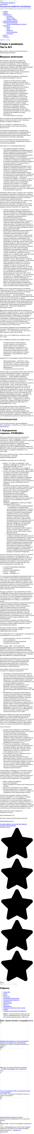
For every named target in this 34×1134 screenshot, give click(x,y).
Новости (5, 13)
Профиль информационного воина (16, 24)
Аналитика (10, 30)
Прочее (5, 1009)
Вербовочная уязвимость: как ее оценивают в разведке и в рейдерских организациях (14, 1041)
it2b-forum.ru (4, 426)
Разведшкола (7, 14)
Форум (5, 35)
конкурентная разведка (19, 824)
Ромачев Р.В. (17, 1130)
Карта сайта (3, 1131)
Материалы (6, 25)
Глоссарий (9, 16)
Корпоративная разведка (10, 21)
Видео (8, 27)
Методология (11, 18)
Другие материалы (12, 32)
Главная (5, 11)
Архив (8, 29)
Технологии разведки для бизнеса (15, 6)
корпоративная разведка (8, 825)
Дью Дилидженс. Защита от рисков (11, 1117)
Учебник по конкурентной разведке (14, 1011)
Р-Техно (27, 1127)
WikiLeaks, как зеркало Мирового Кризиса (13, 1067)
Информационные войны (10, 22)
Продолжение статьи (7, 821)
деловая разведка (5, 824)
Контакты (6, 36)
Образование (7, 1006)
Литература (10, 33)
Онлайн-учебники (12, 19)
